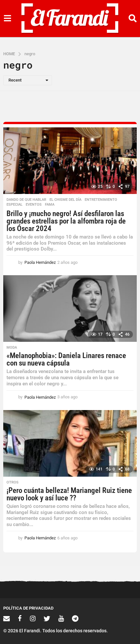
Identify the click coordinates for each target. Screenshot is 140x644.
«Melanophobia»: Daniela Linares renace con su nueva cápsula (66, 359)
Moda (12, 348)
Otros (13, 482)
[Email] (6, 618)
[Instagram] (32, 618)
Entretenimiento (101, 200)
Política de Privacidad (28, 608)
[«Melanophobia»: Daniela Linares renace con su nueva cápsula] (70, 308)
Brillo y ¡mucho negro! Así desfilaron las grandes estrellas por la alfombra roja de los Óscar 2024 (66, 221)
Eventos (34, 205)
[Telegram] (75, 618)
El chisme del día (65, 200)
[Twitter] (47, 618)
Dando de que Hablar (26, 200)
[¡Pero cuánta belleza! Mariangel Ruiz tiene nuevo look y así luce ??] (70, 443)
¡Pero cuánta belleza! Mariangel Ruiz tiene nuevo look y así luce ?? (69, 494)
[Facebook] (20, 618)
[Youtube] (61, 618)
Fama (49, 205)
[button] (7, 18)
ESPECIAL (14, 205)
